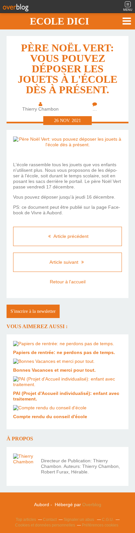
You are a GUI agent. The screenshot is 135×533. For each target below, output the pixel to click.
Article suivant (64, 262)
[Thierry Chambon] (24, 464)
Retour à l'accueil (68, 281)
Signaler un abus (79, 519)
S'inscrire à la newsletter (33, 311)
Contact (50, 519)
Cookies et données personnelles (45, 525)
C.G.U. (108, 519)
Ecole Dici (59, 21)
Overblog (91, 504)
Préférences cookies (100, 525)
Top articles (26, 519)
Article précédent (70, 236)
